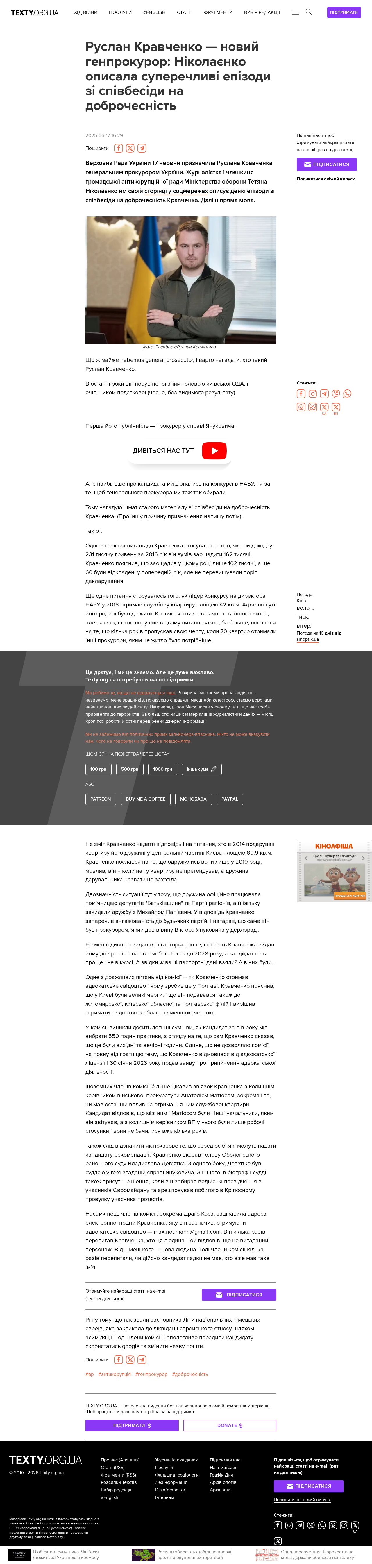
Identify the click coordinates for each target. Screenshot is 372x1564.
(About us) (129, 1460)
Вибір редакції (116, 1490)
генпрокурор (153, 1374)
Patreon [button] (100, 799)
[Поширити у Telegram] (141, 148)
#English (109, 1497)
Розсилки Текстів (119, 1482)
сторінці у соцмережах (176, 191)
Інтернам (164, 1497)
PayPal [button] (229, 799)
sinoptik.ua (308, 639)
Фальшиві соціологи (177, 1475)
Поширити (97, 148)
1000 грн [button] (162, 769)
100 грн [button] (98, 769)
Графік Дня (221, 1475)
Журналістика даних (176, 1460)
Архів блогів (223, 1482)
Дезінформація (171, 1482)
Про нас (109, 1460)
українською (61, 1528)
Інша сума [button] (198, 769)
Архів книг (221, 1490)
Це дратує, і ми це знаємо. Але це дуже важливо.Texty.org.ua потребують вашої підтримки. (149, 676)
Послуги (164, 1467)
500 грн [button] (129, 769)
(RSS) (119, 1467)
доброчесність (191, 1374)
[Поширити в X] (130, 148)
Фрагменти (112, 1475)
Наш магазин (224, 1467)
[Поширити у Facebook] (118, 148)
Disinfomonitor (170, 1490)
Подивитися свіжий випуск (326, 179)
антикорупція (116, 1374)
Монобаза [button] (193, 799)
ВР (91, 1374)
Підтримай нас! (226, 1460)
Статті (107, 1467)
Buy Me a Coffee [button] (145, 799)
